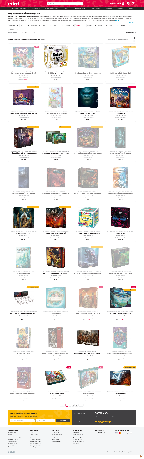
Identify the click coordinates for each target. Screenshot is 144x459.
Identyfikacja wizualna (35, 447)
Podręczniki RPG (35, 8)
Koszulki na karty (56, 432)
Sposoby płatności (13, 441)
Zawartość (123, 25)
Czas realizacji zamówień (14, 438)
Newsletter (76, 432)
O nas (31, 432)
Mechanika (89, 25)
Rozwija (100, 25)
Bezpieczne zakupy (13, 439)
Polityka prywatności (112, 452)
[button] (132, 22)
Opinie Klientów (34, 434)
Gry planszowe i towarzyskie (18, 8)
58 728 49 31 (101, 413)
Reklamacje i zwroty (13, 436)
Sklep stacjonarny (34, 438)
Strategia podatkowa (78, 441)
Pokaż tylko (11, 29)
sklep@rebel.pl (103, 421)
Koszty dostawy (12, 432)
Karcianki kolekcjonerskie (51, 8)
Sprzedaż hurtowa (56, 436)
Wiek (55, 25)
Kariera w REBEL (77, 443)
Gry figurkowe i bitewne (80, 8)
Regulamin (122, 452)
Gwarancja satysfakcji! (35, 439)
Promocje (130, 8)
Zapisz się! (63, 421)
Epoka (111, 25)
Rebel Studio (55, 438)
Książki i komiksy (96, 8)
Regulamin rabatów (13, 443)
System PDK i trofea (78, 436)
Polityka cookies (77, 439)
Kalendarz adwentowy (36, 443)
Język (43, 25)
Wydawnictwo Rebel (57, 434)
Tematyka (78, 25)
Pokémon (66, 8)
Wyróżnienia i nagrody (36, 436)
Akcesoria (120, 8)
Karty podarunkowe (78, 434)
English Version (56, 439)
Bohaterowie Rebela (35, 441)
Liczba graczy (68, 25)
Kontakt (10, 434)
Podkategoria (12, 25)
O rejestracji (11, 445)
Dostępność (34, 25)
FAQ (9, 447)
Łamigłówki (109, 8)
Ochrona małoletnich (35, 445)
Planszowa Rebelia (56, 441)
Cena (21, 25)
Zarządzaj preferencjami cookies (141, 456)
